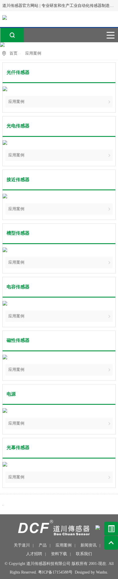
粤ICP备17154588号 (55, 572)
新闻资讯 (88, 545)
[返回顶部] (111, 543)
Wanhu (101, 572)
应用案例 (16, 101)
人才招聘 (34, 554)
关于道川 (22, 545)
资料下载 (59, 554)
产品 (43, 545)
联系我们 (84, 554)
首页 (13, 53)
